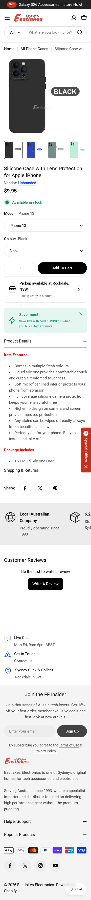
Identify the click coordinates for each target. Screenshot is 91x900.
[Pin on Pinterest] (55, 488)
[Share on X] (40, 488)
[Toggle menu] (7, 18)
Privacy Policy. (45, 751)
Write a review (45, 584)
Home (9, 49)
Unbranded (27, 183)
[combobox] (45, 32)
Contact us (23, 661)
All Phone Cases (34, 49)
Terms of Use (69, 745)
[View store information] (79, 289)
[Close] (81, 313)
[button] (86, 450)
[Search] (80, 32)
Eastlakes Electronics (35, 885)
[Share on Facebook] (25, 488)
